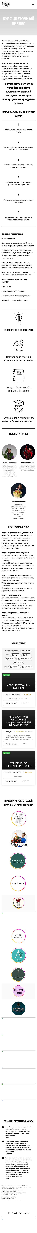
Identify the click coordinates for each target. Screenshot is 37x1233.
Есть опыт (28, 667)
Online (20, 662)
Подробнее (25, 703)
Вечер (11, 659)
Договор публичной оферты (9, 1197)
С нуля (15, 667)
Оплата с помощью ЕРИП (8, 1198)
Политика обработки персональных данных (13, 1200)
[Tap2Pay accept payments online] (18, 1220)
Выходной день (26, 659)
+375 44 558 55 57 (18, 1213)
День (28, 655)
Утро (17, 655)
